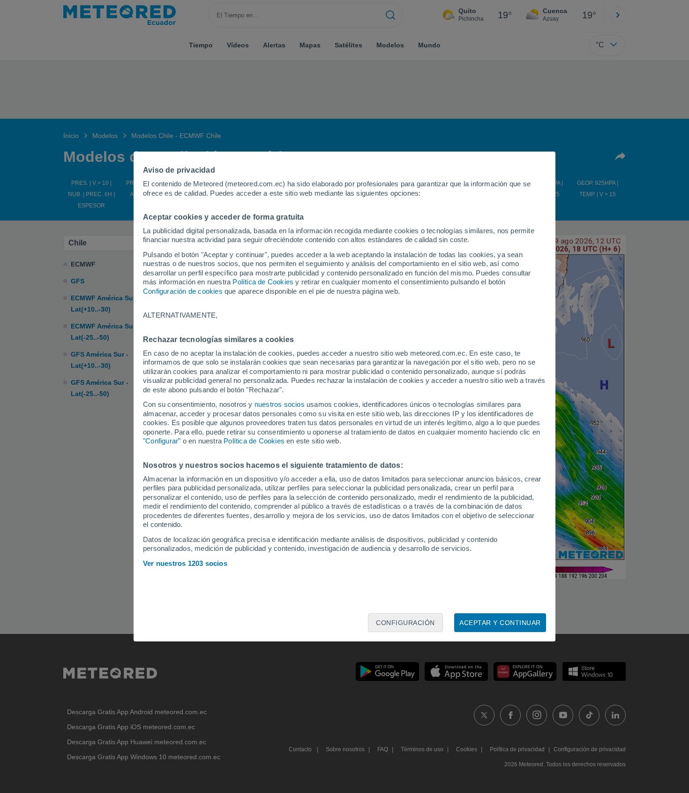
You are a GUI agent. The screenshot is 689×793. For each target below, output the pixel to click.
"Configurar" (161, 441)
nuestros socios (280, 404)
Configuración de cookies (183, 291)
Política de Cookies (262, 282)
